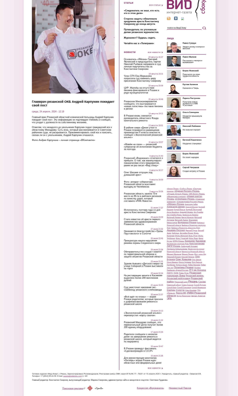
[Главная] (186, 20)
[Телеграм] (182, 19)
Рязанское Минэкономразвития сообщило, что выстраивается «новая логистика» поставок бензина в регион (143, 105)
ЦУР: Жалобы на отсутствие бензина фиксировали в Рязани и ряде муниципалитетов (141, 90)
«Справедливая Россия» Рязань (190, 202)
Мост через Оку (200, 254)
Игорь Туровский (182, 238)
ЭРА (169, 298)
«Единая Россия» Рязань (186, 191)
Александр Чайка (191, 204)
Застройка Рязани (186, 233)
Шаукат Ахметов (198, 296)
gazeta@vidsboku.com (73, 376)
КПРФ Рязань (178, 241)
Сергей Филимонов (199, 287)
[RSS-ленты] (168, 19)
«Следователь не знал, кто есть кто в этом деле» (141, 11)
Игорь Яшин (193, 238)
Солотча (180, 290)
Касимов (200, 240)
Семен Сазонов (187, 285)
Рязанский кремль (195, 275)
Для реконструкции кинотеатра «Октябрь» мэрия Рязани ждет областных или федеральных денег (143, 360)
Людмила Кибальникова (177, 249)
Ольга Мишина (172, 262)
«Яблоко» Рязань (175, 204)
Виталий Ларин (181, 220)
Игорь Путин (193, 236)
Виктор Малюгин (188, 217)
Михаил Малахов (174, 254)
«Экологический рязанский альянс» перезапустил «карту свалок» (143, 314)
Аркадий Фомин (186, 212)
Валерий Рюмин (174, 217)
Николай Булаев (174, 257)
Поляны (197, 268)
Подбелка (171, 265)
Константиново (197, 243)
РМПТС (170, 273)
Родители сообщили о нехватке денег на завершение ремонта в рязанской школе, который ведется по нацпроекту (142, 338)
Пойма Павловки (194, 265)
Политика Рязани (184, 267)
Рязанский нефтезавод (178, 278)
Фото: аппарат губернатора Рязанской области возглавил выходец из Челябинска (139, 184)
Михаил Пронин (188, 254)
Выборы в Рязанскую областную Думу (185, 228)
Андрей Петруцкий (194, 209)
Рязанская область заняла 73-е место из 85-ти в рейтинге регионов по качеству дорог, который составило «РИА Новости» (142, 197)
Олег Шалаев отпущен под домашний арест (138, 173)
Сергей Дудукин (200, 285)
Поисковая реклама (73, 388)
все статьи (154, 5)
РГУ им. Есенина (197, 270)
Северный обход (174, 285)
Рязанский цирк (181, 282)
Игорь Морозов (181, 236)
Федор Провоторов (184, 296)
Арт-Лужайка (198, 212)
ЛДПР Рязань (173, 246)
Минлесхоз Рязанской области (193, 251)
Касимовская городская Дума (178, 244)
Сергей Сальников (184, 287)
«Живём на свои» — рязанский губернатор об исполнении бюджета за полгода (143, 146)
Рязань (193, 281)
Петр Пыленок (197, 262)
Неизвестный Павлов (180, 388)
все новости (154, 52)
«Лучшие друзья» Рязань (177, 194)
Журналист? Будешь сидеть (139, 37)
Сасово (202, 282)
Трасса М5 (181, 293)
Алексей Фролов (192, 207)
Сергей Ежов (171, 287)
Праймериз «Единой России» (178, 270)
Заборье (175, 233)
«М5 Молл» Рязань (197, 194)
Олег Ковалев (183, 259)
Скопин (171, 290)
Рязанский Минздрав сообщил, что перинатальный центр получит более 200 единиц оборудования (143, 325)
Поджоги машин (181, 265)
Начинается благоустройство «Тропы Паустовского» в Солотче (143, 232)
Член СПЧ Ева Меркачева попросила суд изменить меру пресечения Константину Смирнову (142, 78)
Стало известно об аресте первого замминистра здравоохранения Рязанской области (142, 221)
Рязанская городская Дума (184, 274)
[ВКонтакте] (176, 19)
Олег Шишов (196, 260)
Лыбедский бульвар (189, 246)
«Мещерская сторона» (176, 196)
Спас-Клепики (191, 290)
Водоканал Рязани (187, 222)
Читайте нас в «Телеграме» (139, 43)
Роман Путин (184, 273)
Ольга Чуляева (185, 262)
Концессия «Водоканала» (150, 388)
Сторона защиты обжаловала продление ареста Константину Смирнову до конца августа (141, 21)
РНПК (176, 273)
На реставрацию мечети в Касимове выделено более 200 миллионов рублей (143, 278)
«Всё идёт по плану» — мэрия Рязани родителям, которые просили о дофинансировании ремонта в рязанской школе (143, 300)
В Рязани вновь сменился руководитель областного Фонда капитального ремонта (141, 118)
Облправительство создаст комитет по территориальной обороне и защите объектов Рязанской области (143, 254)
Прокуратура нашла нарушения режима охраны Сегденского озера (142, 241)
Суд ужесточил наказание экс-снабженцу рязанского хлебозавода (143, 288)
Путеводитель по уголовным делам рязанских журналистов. (141, 30)
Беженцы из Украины (190, 215)
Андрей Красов (179, 209)
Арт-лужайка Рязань (174, 215)
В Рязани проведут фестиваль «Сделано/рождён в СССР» (140, 349)
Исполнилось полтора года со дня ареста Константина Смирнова (142, 211)
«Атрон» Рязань (173, 189)
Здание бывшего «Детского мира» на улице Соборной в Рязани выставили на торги (143, 266)
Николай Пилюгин (187, 257)
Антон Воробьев (173, 212)
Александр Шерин (176, 207)
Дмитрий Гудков (191, 230)
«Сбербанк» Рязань (185, 199)
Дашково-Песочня (176, 230)
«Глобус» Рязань (185, 189)
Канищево (190, 241)
